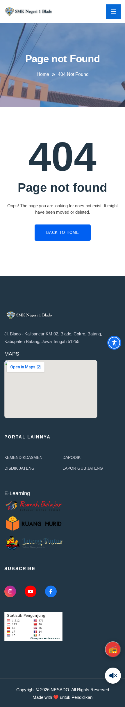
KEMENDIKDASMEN (23, 457)
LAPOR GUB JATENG (83, 468)
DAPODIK (72, 457)
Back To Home (62, 232)
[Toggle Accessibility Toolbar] (114, 342)
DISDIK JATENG (19, 468)
